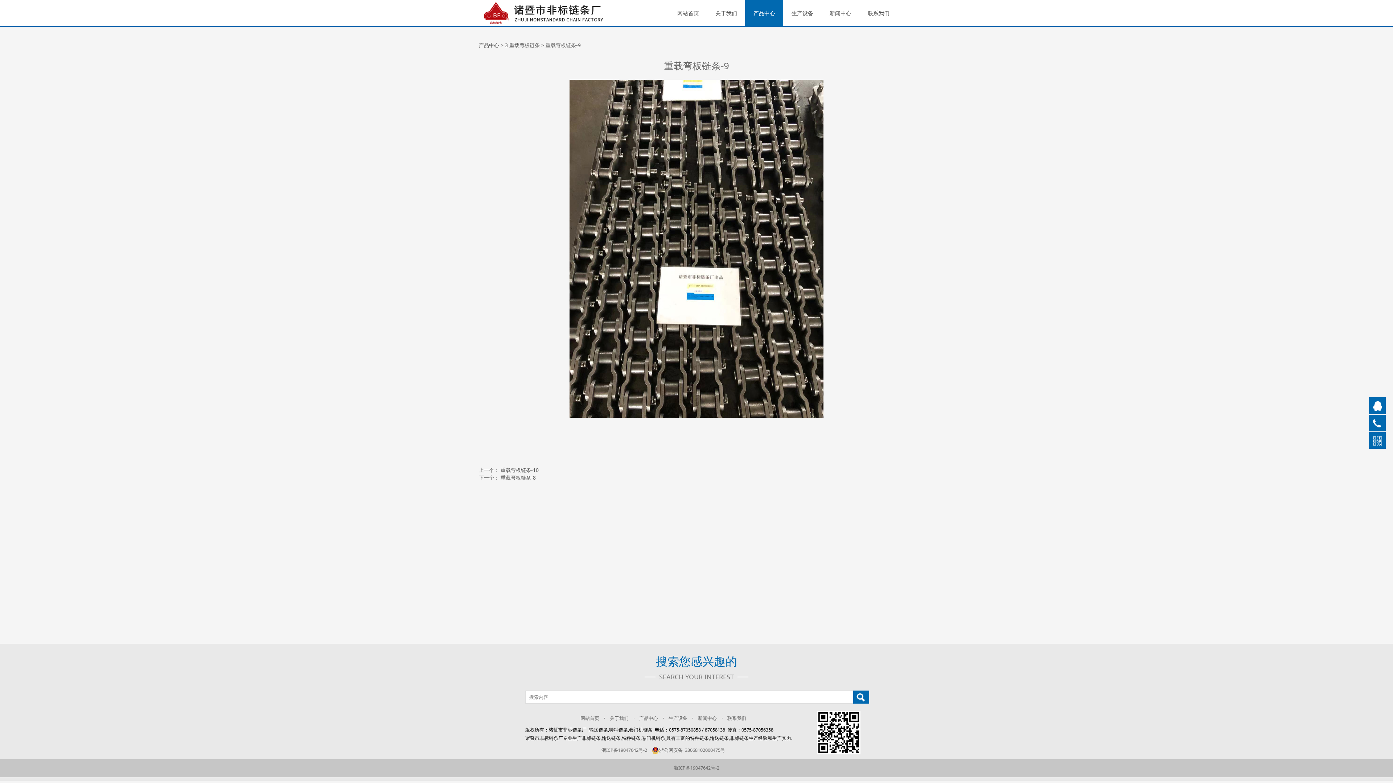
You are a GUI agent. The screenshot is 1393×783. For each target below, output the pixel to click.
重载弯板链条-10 (520, 470)
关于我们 (726, 13)
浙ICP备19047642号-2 (624, 750)
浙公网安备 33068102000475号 (692, 750)
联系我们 (878, 13)
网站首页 (688, 13)
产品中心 (764, 13)
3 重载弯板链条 (522, 45)
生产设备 (802, 13)
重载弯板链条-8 (518, 477)
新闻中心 (840, 13)
